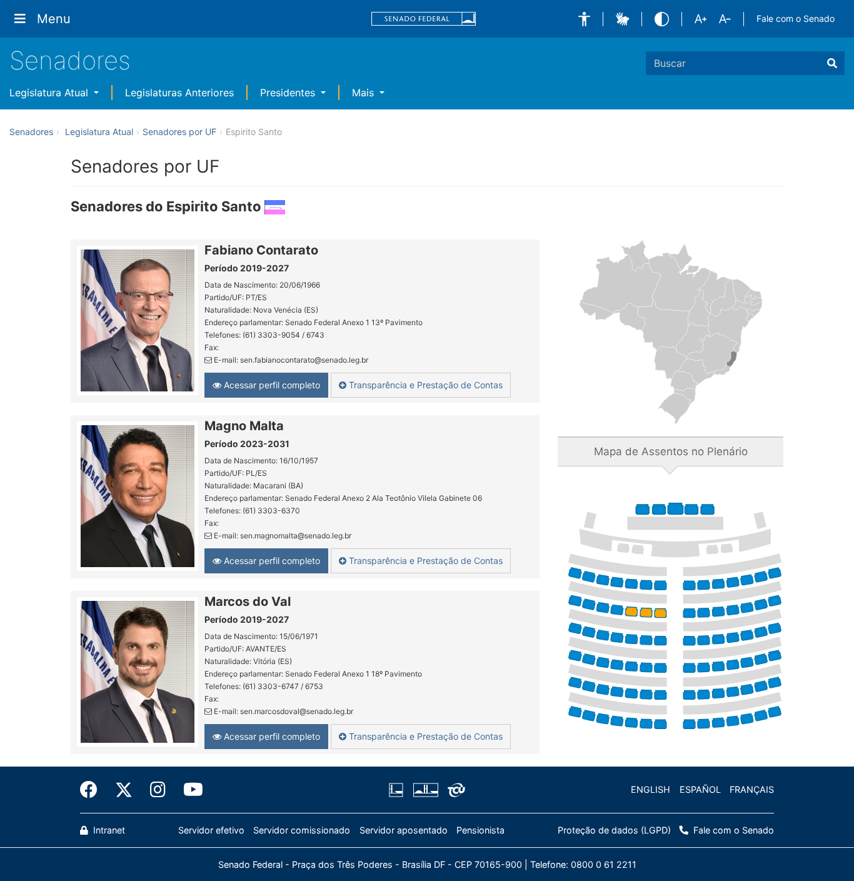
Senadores (70, 60)
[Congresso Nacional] (425, 789)
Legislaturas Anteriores (179, 92)
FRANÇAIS (752, 789)
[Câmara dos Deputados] (398, 789)
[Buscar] (832, 63)
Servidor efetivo (211, 830)
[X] (123, 790)
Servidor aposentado (403, 830)
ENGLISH (650, 789)
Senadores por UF (179, 131)
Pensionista (480, 830)
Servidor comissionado (301, 830)
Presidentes (289, 92)
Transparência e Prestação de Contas (424, 385)
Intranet (108, 830)
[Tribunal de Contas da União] (454, 789)
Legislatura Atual (50, 92)
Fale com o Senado (795, 18)
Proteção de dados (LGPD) (614, 830)
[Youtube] (188, 790)
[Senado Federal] (423, 19)
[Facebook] (93, 790)
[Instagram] (157, 790)
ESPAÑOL (700, 789)
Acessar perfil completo (270, 385)
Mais (364, 92)
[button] (584, 19)
